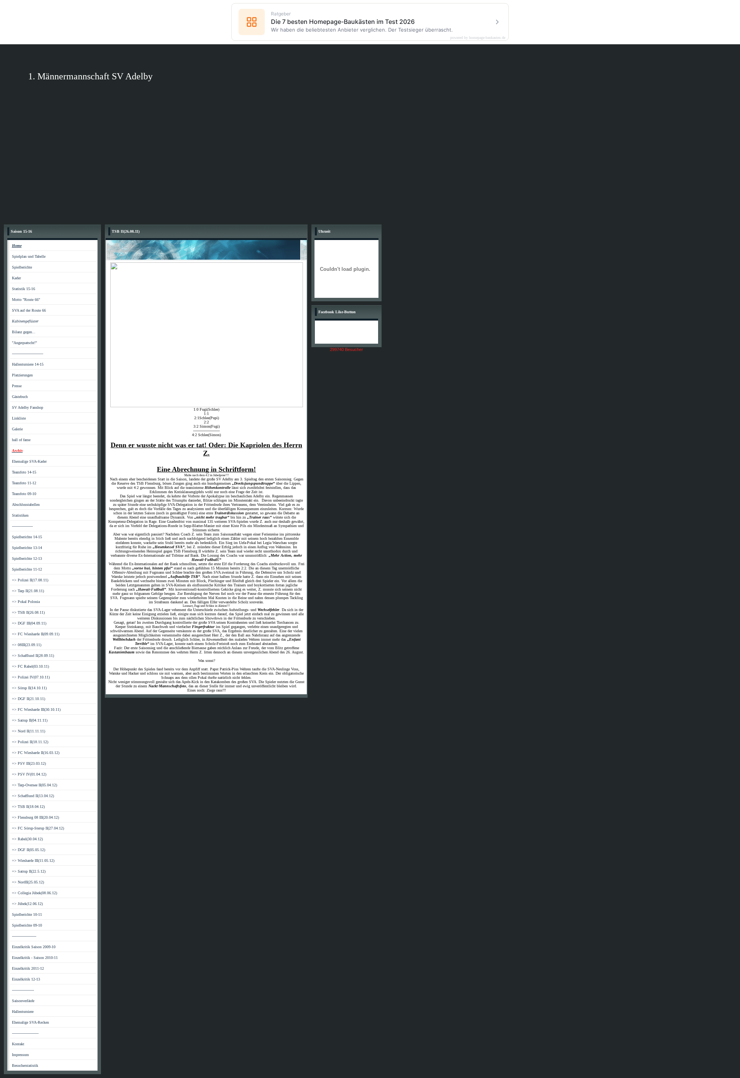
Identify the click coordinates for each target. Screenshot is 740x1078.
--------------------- (24, 936)
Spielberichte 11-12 (27, 569)
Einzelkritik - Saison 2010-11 (35, 957)
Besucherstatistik (25, 1065)
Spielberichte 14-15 (27, 537)
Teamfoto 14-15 (24, 472)
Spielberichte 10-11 (27, 914)
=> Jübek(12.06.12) (27, 904)
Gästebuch (20, 397)
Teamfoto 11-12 (24, 483)
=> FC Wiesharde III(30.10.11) (36, 709)
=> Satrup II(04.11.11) (29, 720)
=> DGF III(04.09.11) (29, 623)
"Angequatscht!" (24, 343)
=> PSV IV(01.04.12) (29, 774)
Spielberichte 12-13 (27, 558)
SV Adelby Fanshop (27, 407)
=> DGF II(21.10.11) (28, 699)
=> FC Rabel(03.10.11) (30, 666)
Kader (16, 278)
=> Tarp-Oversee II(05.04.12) (34, 785)
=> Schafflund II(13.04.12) (33, 796)
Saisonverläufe (23, 1001)
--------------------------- (27, 353)
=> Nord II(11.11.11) (28, 731)
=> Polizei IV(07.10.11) (31, 677)
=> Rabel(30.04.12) (27, 839)
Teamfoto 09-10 (24, 494)
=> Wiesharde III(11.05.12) (33, 860)
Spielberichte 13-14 (27, 548)
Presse (17, 386)
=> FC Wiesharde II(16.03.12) (35, 753)
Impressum (20, 1055)
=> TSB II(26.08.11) (28, 612)
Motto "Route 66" (26, 299)
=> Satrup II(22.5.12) (28, 871)
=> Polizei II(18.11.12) (30, 742)
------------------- (23, 990)
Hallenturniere (23, 1011)
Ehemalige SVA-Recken (30, 1022)
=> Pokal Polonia (26, 601)
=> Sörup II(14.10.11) (29, 688)
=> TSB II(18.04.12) (28, 806)
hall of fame (21, 440)
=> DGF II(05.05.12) (28, 850)
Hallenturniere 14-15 (28, 364)
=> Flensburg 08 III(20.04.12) (35, 817)
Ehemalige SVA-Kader (29, 461)
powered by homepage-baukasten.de (477, 38)
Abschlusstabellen (26, 504)
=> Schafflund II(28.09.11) (33, 655)
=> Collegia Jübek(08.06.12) (34, 893)
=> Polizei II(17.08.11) (30, 580)
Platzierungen (22, 375)
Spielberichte (22, 267)
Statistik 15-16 (23, 289)
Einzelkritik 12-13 (26, 979)
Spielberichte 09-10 (27, 925)
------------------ (22, 526)
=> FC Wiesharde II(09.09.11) (35, 634)
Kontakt (18, 1044)
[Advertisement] (370, 163)
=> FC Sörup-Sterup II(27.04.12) (38, 828)
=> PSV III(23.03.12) (29, 763)
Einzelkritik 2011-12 (28, 968)
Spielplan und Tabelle (28, 256)
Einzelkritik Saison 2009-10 (34, 947)
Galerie (17, 429)
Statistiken (20, 515)
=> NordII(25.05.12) (28, 882)
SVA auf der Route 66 (29, 310)
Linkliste (19, 418)
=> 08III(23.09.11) (26, 645)
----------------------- (25, 1033)
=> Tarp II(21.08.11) (28, 591)
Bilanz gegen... (23, 332)
